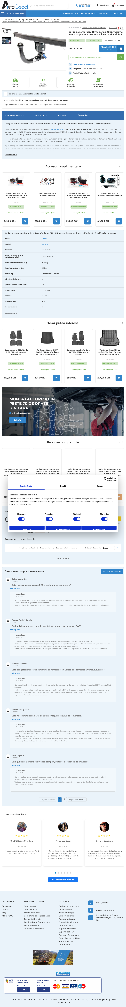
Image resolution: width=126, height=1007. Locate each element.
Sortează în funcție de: (93, 548)
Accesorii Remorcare (69, 935)
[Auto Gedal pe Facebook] (53, 957)
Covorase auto (65, 909)
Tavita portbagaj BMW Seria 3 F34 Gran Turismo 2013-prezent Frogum (78, 352)
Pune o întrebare (115, 27)
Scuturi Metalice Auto (69, 922)
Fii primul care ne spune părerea (94, 27)
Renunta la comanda (34, 928)
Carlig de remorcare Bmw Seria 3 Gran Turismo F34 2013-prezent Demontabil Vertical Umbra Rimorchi (47, 472)
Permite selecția (63, 529)
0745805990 (84, 6)
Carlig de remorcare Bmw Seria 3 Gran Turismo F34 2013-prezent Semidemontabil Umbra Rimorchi (78, 472)
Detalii (23, 989)
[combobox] (48, 6)
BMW (44, 239)
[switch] (49, 519)
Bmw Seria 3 (57, 129)
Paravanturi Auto (67, 919)
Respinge (27, 529)
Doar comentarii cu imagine (66, 548)
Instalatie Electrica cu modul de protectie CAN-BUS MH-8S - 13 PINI (47, 195)
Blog (122, 13)
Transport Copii (66, 941)
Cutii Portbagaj (66, 925)
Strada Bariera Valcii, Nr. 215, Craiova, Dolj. (109, 917)
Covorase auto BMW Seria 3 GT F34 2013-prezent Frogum (47, 352)
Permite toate (99, 529)
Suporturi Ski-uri (66, 932)
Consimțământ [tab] (26, 486)
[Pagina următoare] (77, 799)
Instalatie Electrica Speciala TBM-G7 (16, 194)
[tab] (63, 274)
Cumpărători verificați (26, 548)
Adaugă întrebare (112, 572)
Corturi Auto (65, 944)
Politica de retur (31, 925)
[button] (63, 48)
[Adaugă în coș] (25, 221)
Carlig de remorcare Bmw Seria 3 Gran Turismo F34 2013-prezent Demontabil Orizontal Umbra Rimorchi (110, 472)
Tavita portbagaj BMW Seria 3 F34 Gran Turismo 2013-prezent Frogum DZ (16, 352)
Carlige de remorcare (69, 906)
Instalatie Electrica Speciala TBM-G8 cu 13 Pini (78, 194)
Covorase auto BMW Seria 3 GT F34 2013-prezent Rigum (109, 352)
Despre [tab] (100, 486)
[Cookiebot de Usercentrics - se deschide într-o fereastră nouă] (106, 479)
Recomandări (45, 548)
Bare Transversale (67, 916)
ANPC (4, 916)
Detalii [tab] (63, 486)
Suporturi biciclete (67, 928)
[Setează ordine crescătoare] (117, 548)
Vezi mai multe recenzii (63, 879)
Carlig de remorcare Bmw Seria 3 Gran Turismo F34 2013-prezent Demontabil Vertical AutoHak (16, 472)
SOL (11, 916)
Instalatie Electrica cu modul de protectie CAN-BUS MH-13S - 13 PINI (109, 195)
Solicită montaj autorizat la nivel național (27, 94)
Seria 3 (45, 244)
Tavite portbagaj (66, 912)
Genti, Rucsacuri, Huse (69, 938)
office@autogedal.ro (22, 413)
